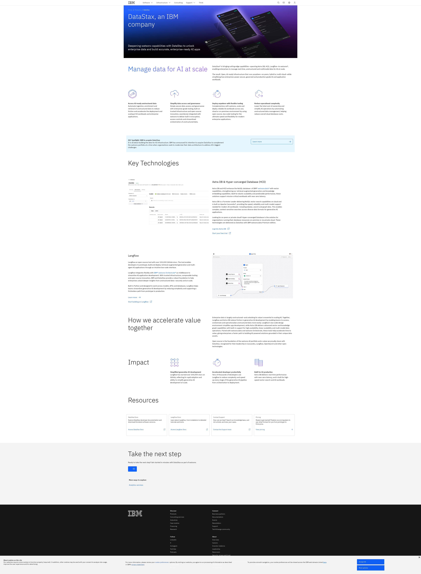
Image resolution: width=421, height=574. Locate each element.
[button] (289, 2)
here (324, 562)
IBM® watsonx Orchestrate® (165, 273)
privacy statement (138, 565)
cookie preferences (162, 562)
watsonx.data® (263, 188)
